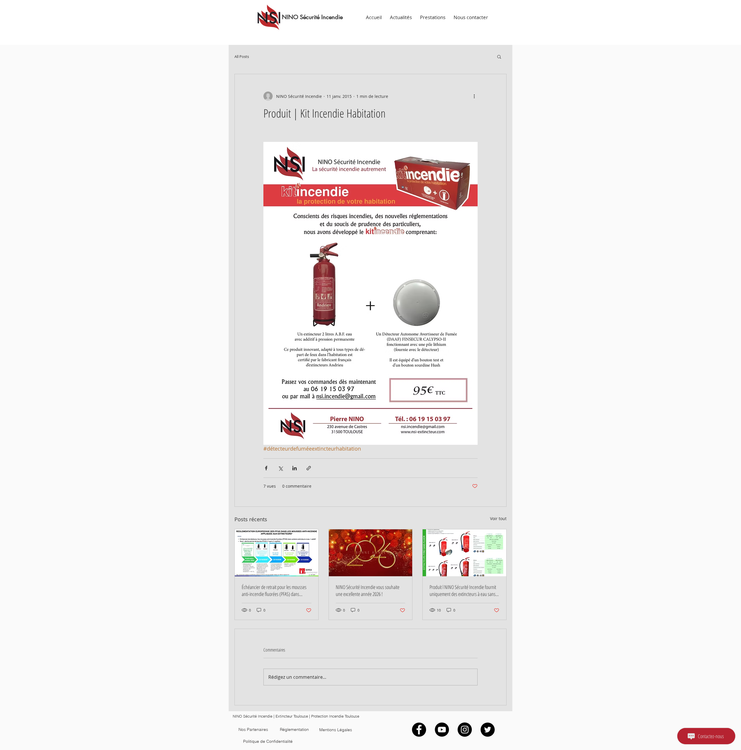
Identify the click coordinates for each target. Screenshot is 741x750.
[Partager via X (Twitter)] (280, 468)
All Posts (241, 56)
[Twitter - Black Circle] (487, 729)
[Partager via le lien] (308, 468)
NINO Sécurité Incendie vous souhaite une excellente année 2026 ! (367, 590)
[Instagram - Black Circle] (465, 729)
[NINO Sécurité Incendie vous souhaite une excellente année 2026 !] (370, 552)
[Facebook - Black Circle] (419, 729)
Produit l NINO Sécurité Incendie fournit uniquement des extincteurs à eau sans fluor (463, 590)
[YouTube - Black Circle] (442, 729)
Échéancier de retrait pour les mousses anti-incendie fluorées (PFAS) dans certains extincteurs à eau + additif (274, 590)
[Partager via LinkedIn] (294, 468)
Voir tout (498, 518)
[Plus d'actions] (474, 96)
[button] (499, 56)
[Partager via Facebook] (266, 468)
